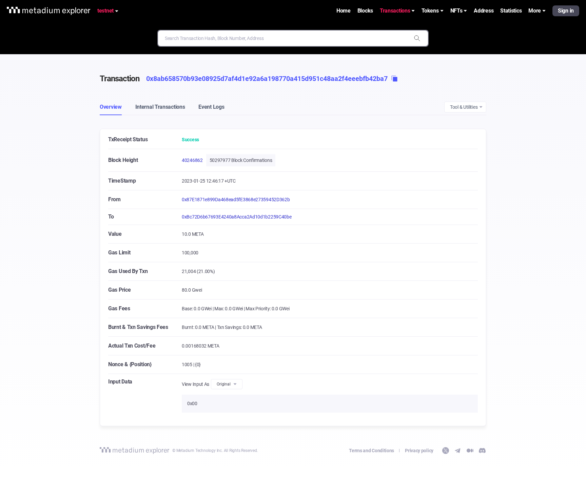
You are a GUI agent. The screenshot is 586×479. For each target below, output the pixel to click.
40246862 (192, 160)
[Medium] (470, 450)
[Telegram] (458, 450)
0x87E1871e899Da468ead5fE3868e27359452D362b (236, 199)
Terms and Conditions (371, 450)
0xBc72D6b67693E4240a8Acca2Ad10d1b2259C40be (236, 217)
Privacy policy (419, 450)
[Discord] (482, 450)
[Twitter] (446, 450)
